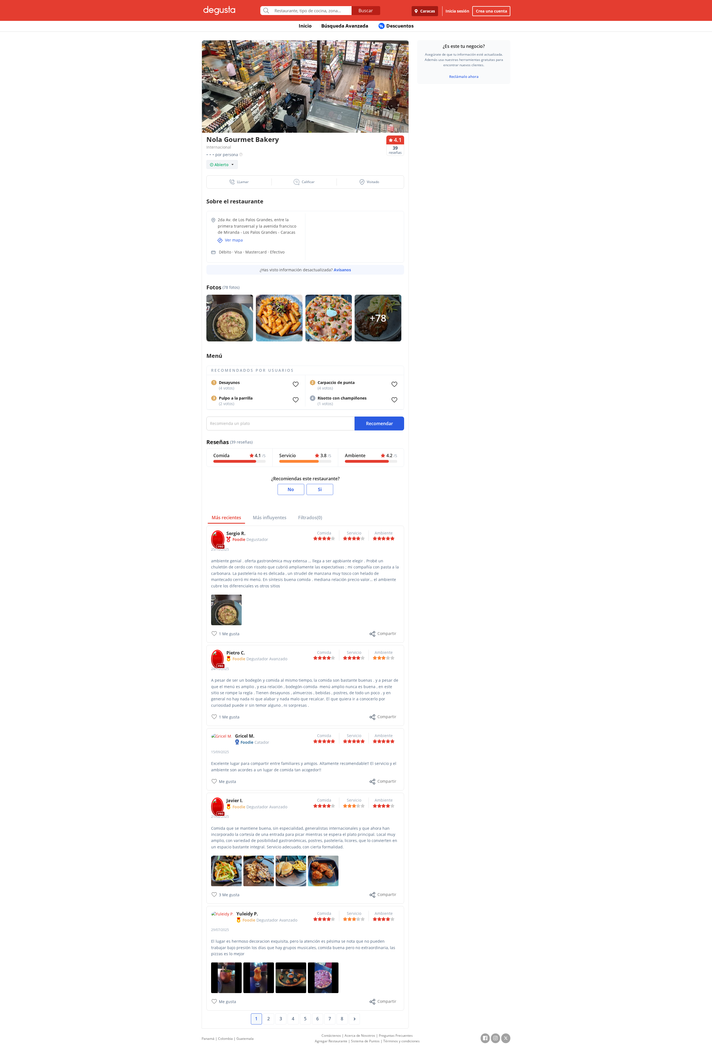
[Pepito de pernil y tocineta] (291, 870)
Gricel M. (244, 736)
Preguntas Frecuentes (396, 1035)
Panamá (208, 1038)
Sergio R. (236, 533)
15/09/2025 (220, 752)
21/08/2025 (220, 816)
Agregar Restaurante (331, 1041)
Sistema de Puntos (365, 1041)
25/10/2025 (220, 549)
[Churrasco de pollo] (258, 870)
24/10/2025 (220, 668)
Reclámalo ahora (464, 76)
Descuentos (396, 26)
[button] (239, 182)
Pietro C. (235, 653)
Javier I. (234, 800)
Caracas (427, 11)
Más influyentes (269, 517)
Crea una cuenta (491, 11)
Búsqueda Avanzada (344, 26)
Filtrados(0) (310, 517)
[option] (305, 97)
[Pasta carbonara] (226, 609)
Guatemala (245, 1038)
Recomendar (379, 423)
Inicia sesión (457, 11)
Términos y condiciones (401, 1041)
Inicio (305, 26)
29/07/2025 (220, 929)
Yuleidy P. (247, 914)
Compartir (386, 633)
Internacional (218, 147)
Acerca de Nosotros (360, 1035)
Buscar (366, 11)
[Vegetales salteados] (226, 870)
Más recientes (226, 517)
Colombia (225, 1038)
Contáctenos (331, 1035)
